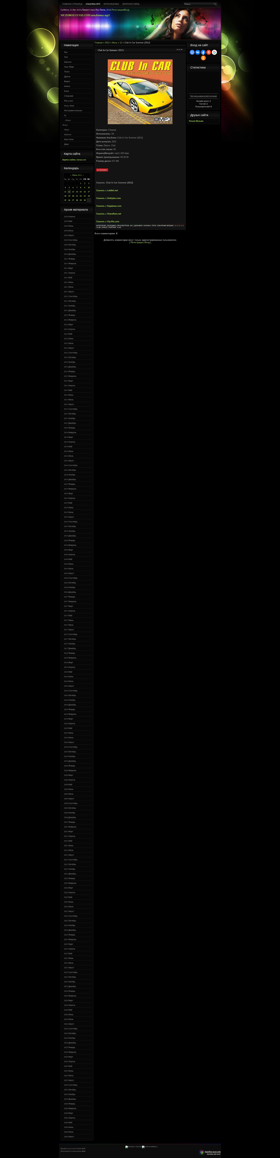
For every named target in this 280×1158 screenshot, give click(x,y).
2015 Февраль (70, 488)
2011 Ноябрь (69, 305)
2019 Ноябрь (69, 756)
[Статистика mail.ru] (150, 1146)
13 (73, 191)
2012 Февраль (70, 319)
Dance (104, 227)
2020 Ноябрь (69, 812)
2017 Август (69, 629)
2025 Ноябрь (69, 1094)
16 (85, 191)
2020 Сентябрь (70, 803)
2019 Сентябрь (70, 747)
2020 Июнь (68, 789)
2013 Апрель (69, 385)
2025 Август (69, 1080)
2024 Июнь (68, 1014)
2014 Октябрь (70, 470)
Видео (67, 81)
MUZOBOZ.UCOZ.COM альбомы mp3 (85, 15)
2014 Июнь (68, 451)
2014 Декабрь (70, 479)
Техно (67, 71)
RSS (109, 9)
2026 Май (68, 1122)
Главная (99, 42)
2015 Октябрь (70, 526)
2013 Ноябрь (69, 418)
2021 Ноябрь (69, 869)
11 (65, 191)
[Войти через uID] (192, 52)
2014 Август (69, 460)
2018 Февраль (70, 657)
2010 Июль (68, 230)
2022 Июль (68, 906)
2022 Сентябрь (70, 916)
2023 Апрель (69, 948)
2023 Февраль (70, 939)
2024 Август (69, 1024)
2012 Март (68, 324)
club (98, 227)
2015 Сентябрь (70, 521)
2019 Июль (68, 737)
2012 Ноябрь (69, 362)
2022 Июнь (68, 901)
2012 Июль (68, 343)
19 (69, 196)
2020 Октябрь (70, 808)
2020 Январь (69, 765)
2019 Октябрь (70, 751)
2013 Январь (69, 371)
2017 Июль (68, 625)
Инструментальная (73, 110)
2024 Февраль (70, 995)
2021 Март (68, 831)
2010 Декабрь (70, 254)
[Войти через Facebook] (203, 52)
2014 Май (68, 446)
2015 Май (68, 502)
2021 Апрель (69, 836)
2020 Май (68, 784)
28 (77, 200)
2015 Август (69, 517)
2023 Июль (68, 962)
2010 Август (69, 235)
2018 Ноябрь (69, 700)
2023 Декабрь (70, 986)
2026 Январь (69, 1103)
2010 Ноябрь (69, 249)
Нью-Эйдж (69, 66)
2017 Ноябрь (69, 643)
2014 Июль (68, 456)
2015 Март (68, 493)
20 (73, 196)
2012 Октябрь (70, 357)
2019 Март (68, 718)
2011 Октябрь (70, 301)
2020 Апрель (69, 779)
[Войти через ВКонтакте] (197, 52)
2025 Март (68, 1056)
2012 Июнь (68, 338)
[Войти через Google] (214, 52)
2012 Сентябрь (70, 352)
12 (69, 191)
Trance (66, 129)
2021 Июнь (68, 845)
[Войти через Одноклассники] (203, 58)
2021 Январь (69, 822)
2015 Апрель (69, 498)
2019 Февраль (70, 714)
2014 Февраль (70, 432)
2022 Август (69, 911)
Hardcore (67, 134)
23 (85, 196)
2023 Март (68, 944)
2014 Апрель (69, 441)
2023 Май (68, 953)
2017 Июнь (68, 620)
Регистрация (118, 9)
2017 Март (68, 606)
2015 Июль (68, 512)
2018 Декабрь (70, 704)
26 (69, 200)
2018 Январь (69, 653)
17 (89, 191)
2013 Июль (68, 399)
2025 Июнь (68, 1070)
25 (65, 200)
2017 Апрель (69, 610)
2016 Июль (68, 568)
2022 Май (68, 897)
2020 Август (69, 798)
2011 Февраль (70, 263)
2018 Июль (68, 681)
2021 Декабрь (70, 873)
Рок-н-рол (68, 100)
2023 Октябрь (70, 977)
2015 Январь (69, 484)
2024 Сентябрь (70, 1028)
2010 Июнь (68, 226)
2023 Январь (69, 934)
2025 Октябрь (70, 1089)
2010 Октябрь (70, 244)
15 (81, 191)
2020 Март (68, 775)
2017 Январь (69, 596)
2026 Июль (68, 1131)
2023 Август (69, 967)
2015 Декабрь (70, 535)
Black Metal (68, 139)
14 (77, 191)
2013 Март (68, 380)
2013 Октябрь (70, 413)
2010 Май (68, 221)
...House (67, 120)
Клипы (67, 86)
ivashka (146, 225)
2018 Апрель (69, 667)
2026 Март (68, 1113)
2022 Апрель (69, 892)
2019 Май (68, 728)
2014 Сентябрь (70, 465)
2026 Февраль (70, 1108)
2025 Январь (69, 1047)
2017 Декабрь (70, 648)
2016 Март (68, 549)
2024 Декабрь (70, 1042)
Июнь (114, 42)
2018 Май (68, 671)
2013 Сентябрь (70, 409)
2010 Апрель (69, 216)
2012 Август (69, 348)
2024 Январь (69, 991)
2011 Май (68, 277)
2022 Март (68, 887)
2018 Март (68, 662)
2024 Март (68, 1000)
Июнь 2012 (77, 175)
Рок (65, 52)
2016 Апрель (69, 554)
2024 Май (68, 1009)
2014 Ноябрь (69, 474)
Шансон (67, 62)
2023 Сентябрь (70, 972)
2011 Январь (69, 258)
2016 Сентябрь (70, 578)
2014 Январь (69, 427)
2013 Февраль (70, 376)
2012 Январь (69, 315)
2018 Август (69, 686)
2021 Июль (68, 850)
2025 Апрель (69, 1061)
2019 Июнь (68, 732)
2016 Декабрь (70, 592)
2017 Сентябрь (70, 634)
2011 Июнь (68, 282)
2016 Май (68, 559)
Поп (66, 57)
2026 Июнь (68, 1127)
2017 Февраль (70, 601)
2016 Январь (69, 540)
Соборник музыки (165, 225)
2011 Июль (68, 287)
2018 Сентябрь (70, 690)
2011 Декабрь (70, 310)
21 (77, 196)
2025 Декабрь (70, 1099)
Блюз (66, 91)
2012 (107, 42)
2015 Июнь (68, 507)
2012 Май (68, 333)
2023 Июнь (68, 958)
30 (85, 200)
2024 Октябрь (70, 1033)
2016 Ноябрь (69, 587)
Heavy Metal (69, 105)
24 (89, 196)
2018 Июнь (68, 676)
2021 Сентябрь (70, 859)
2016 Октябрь (70, 582)
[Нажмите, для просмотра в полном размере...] (140, 123)
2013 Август (69, 404)
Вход (126, 9)
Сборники (68, 96)
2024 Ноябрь (69, 1038)
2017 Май (68, 615)
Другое (67, 76)
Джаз (66, 144)
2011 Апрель (69, 272)
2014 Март (68, 437)
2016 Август (69, 573)
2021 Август (69, 855)
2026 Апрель (69, 1117)
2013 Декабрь (70, 423)
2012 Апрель (69, 329)
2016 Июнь (68, 563)
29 (81, 200)
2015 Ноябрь (69, 531)
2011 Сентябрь (70, 296)
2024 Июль (68, 1019)
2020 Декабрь (70, 817)
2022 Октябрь (70, 920)
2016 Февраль (70, 545)
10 (89, 187)
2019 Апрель (69, 723)
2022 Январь (69, 878)
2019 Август (69, 742)
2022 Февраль (70, 883)
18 (65, 196)
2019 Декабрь (70, 761)
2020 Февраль (70, 770)
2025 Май (68, 1066)
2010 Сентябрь (70, 240)
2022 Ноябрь (69, 925)
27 (73, 200)
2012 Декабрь (70, 366)
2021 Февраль (70, 826)
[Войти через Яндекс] (208, 52)
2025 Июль (68, 1075)
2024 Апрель (69, 1005)
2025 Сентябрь (70, 1085)
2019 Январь (69, 709)
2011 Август (69, 291)
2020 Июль (68, 794)
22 (81, 196)
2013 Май (68, 390)
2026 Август (69, 1136)
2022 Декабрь (70, 930)
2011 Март (68, 268)
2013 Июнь (68, 394)
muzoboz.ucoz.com (209, 1152)
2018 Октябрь (70, 695)
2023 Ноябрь (69, 981)
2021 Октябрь (70, 864)
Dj (65, 115)
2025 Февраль (70, 1052)
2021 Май (68, 840)
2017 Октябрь (70, 639)
